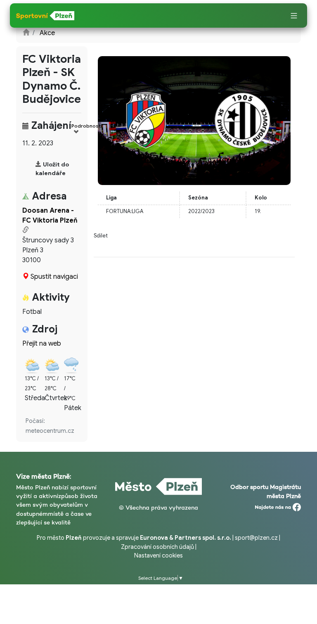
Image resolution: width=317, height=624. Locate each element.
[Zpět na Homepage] (26, 33)
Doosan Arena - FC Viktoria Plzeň (50, 215)
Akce (47, 33)
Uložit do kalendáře (52, 169)
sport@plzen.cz (256, 537)
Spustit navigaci (54, 277)
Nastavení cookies (158, 555)
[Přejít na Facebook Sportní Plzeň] (278, 505)
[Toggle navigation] (294, 16)
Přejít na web (41, 343)
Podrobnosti (86, 126)
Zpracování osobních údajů (157, 546)
